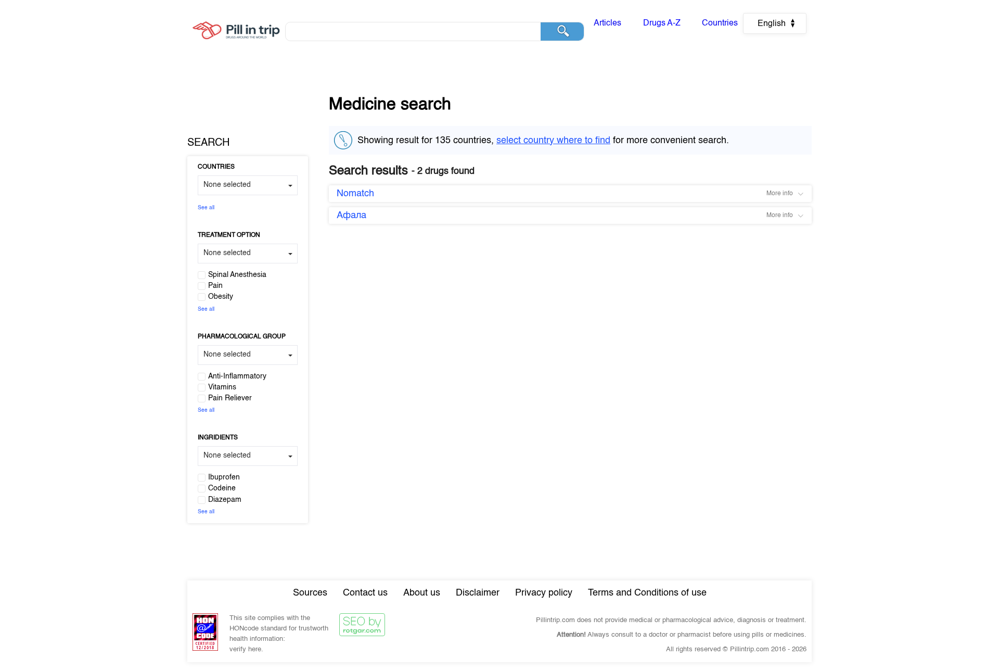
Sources (310, 593)
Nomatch (355, 193)
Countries (720, 23)
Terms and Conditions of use (647, 593)
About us (421, 593)
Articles (607, 23)
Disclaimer (477, 593)
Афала (351, 215)
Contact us (365, 593)
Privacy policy (543, 593)
